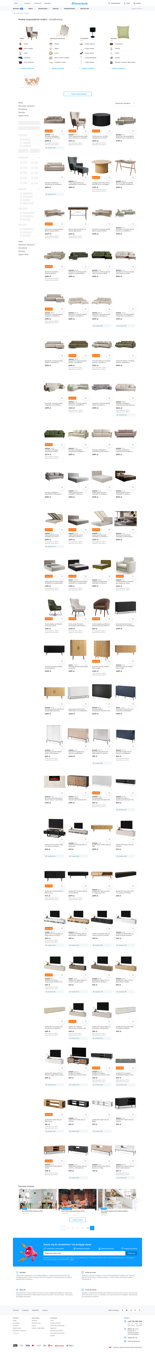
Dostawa (34, 1320)
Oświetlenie (16, 1323)
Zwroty (34, 1325)
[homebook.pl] (80, 3)
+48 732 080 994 (135, 1321)
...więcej (71, 1259)
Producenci (37, 3)
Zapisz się (131, 1253)
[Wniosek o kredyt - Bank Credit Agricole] (70, 1345)
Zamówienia (35, 1318)
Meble (15, 1320)
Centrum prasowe (55, 1323)
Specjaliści (47, 3)
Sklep (16, 3)
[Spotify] (139, 1310)
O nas (52, 1320)
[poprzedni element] (18, 1199)
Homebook (53, 1318)
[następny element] (136, 1199)
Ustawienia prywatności (57, 1333)
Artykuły (45, 1310)
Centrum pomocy (134, 1341)
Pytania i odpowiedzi (38, 1328)
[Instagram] (131, 1310)
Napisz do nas (132, 1338)
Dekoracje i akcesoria (19, 1330)
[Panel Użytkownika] (126, 3)
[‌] (27, 135)
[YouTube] (126, 1310)
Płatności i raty (36, 1323)
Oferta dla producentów (57, 1325)
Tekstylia (15, 1325)
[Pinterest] (135, 1310)
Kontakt (52, 1335)
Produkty (16, 1310)
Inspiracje (27, 3)
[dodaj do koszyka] (62, 131)
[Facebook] (122, 1310)
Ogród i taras (17, 1328)
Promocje (16, 1333)
